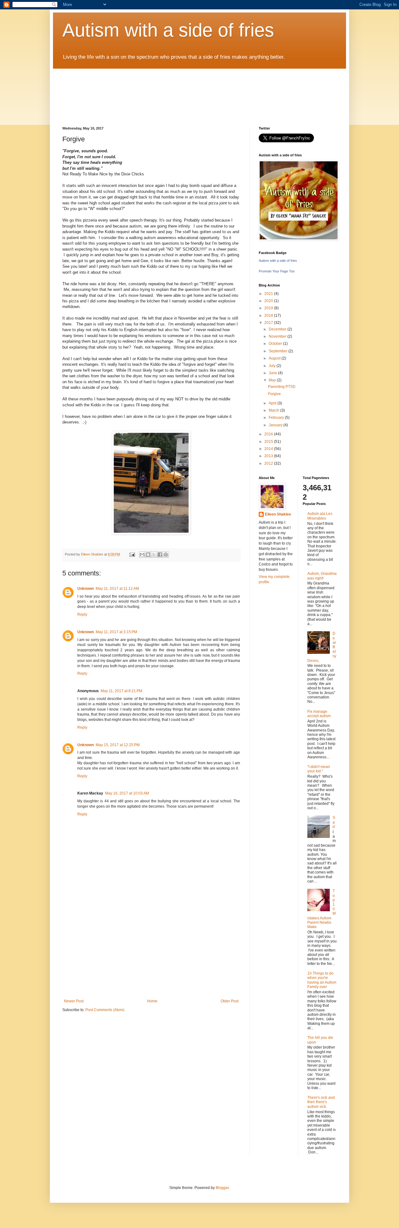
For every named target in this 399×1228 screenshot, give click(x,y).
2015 (269, 441)
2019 (269, 308)
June (273, 373)
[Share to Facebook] (160, 554)
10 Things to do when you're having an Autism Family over (321, 980)
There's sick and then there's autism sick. (321, 1102)
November (278, 336)
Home (152, 1001)
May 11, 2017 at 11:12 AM (117, 588)
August (275, 358)
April (273, 403)
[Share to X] (154, 554)
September (278, 351)
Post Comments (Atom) (104, 1010)
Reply (82, 614)
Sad (334, 822)
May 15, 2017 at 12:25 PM (118, 745)
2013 (269, 456)
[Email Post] (132, 554)
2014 (269, 449)
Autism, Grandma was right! (322, 575)
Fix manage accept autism (319, 713)
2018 (269, 315)
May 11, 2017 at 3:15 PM (116, 632)
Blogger (222, 1188)
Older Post (229, 1001)
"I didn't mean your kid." (318, 769)
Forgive (274, 394)
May (273, 380)
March (274, 410)
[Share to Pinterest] (166, 554)
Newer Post (74, 1001)
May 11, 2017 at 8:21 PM (121, 691)
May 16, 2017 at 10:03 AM (127, 793)
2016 (269, 434)
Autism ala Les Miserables (319, 515)
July (272, 366)
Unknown (85, 588)
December (278, 329)
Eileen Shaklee (278, 514)
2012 (269, 463)
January (276, 425)
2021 (269, 293)
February (277, 417)
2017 (269, 322)
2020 (269, 301)
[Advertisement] (151, 952)
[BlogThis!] (148, 554)
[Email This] (142, 554)
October (276, 343)
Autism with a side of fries (168, 30)
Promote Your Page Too (277, 271)
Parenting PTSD (282, 386)
